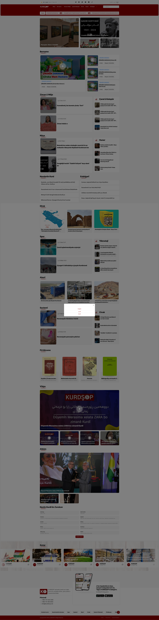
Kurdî (79, 314)
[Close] (93, 305)
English (79, 309)
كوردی (79, 311)
